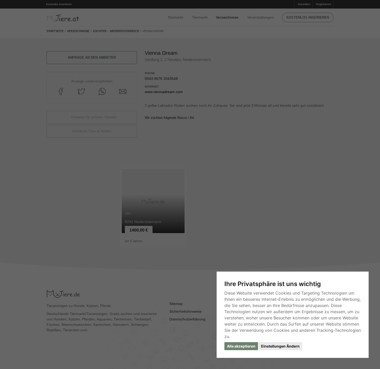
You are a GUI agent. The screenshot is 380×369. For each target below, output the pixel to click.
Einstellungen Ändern (280, 346)
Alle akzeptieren (241, 346)
